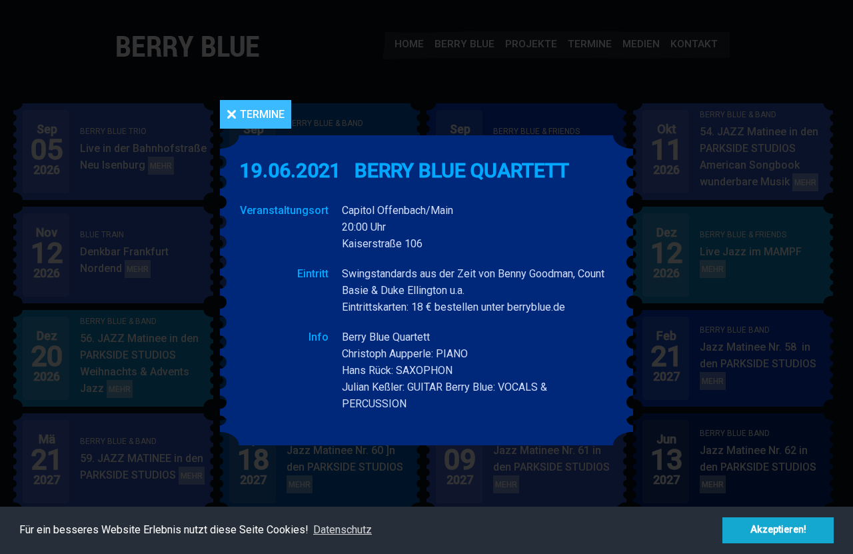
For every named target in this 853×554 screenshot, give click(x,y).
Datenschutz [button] (342, 529)
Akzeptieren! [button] (778, 529)
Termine (262, 114)
